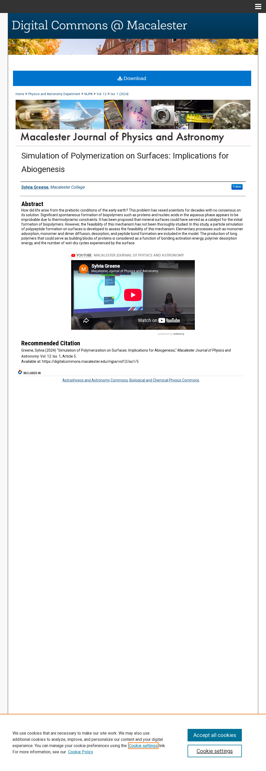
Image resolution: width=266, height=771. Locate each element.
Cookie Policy (80, 751)
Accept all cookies (214, 735)
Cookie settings (143, 745)
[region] (133, 742)
